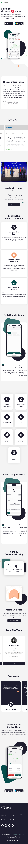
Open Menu (26, 2)
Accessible (14, 262)
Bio (14, 663)
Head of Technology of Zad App (14, 648)
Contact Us (12, 819)
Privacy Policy (21, 815)
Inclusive (14, 289)
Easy (14, 234)
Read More (8, 149)
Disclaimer (3, 819)
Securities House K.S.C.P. (19, 834)
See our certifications (14, 620)
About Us (3, 815)
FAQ (12, 815)
